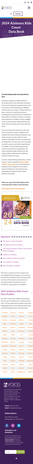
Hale (12, 368)
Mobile (21, 364)
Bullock (5, 331)
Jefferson (21, 320)
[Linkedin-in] (31, 2)
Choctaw (5, 353)
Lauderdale (21, 327)
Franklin (12, 357)
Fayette (12, 353)
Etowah (12, 349)
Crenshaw (13, 324)
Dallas (13, 335)
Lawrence (21, 331)
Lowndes (21, 342)
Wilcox (30, 364)
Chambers (5, 342)
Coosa (13, 316)
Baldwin (4, 316)
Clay (4, 361)
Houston (21, 312)
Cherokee (5, 346)
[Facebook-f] (25, 2)
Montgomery (21, 372)
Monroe (21, 368)
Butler (5, 335)
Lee (21, 335)
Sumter (30, 342)
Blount (5, 327)
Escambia (13, 346)
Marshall (21, 361)
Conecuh (13, 312)
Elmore (12, 342)
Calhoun (5, 338)
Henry (13, 372)
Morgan (30, 312)
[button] (11, 14)
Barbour (4, 320)
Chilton (5, 349)
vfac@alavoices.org (15, 408)
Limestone (21, 338)
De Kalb (12, 338)
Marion (21, 357)
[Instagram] (28, 2)
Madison (21, 349)
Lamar (21, 324)
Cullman (12, 327)
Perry (30, 316)
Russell (30, 331)
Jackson (21, 316)
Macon (21, 346)
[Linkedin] (19, 426)
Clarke (5, 357)
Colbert (5, 372)
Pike (30, 324)
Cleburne (5, 364)
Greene (12, 364)
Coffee (5, 368)
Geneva (12, 361)
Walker (30, 357)
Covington (13, 320)
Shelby (30, 338)
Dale (12, 331)
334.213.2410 (14, 406)
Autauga (5, 312)
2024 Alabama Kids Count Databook (13, 189)
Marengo (21, 353)
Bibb (4, 324)
